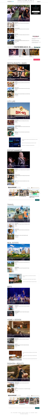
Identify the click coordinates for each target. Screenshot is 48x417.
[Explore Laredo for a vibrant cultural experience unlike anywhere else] (10, 237)
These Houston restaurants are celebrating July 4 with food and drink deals (30, 353)
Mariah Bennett (16, 122)
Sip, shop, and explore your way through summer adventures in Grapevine (29, 276)
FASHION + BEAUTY (15, 363)
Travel (28, 0)
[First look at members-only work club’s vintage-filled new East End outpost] (18, 329)
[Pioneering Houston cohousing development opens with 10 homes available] (10, 42)
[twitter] (38, 1)
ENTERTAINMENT (14, 150)
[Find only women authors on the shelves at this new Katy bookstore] (10, 122)
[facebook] (37, 1)
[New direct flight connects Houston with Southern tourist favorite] (18, 214)
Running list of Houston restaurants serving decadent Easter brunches (30, 358)
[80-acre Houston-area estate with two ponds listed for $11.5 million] (10, 264)
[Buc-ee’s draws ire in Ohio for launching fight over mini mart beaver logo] (18, 110)
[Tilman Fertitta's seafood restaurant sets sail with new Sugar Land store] (10, 90)
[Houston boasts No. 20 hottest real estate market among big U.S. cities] (18, 252)
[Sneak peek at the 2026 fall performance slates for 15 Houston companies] (18, 296)
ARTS (9, 287)
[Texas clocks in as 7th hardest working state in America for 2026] (10, 36)
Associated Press (9, 80)
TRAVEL (10, 205)
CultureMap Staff (16, 128)
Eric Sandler (16, 84)
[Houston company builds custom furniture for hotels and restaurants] (10, 340)
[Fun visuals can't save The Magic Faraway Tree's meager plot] (10, 171)
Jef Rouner (16, 42)
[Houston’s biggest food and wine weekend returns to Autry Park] (10, 182)
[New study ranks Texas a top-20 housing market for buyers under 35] (10, 269)
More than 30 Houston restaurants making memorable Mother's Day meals (30, 356)
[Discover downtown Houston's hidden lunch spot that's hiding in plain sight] (10, 95)
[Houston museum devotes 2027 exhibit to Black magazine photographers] (10, 313)
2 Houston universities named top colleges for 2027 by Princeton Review (36, 42)
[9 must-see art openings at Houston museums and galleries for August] (10, 307)
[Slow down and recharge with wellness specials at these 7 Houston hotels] (10, 384)
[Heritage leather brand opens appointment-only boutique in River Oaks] (18, 373)
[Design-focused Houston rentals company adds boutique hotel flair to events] (10, 346)
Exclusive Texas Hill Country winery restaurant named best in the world (35, 40)
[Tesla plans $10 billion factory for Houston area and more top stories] (10, 128)
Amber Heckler (16, 36)
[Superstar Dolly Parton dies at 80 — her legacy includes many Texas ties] (18, 159)
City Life (23, 0)
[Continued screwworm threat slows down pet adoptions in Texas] (10, 24)
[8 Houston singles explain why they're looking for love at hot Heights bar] (18, 13)
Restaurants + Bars (20, 0)
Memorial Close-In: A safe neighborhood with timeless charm (28, 145)
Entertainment (25, 0)
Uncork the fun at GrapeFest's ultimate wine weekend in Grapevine (30, 281)
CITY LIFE (11, 101)
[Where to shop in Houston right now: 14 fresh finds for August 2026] (10, 390)
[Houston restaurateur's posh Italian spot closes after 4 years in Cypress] (10, 84)
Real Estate (31, 0)
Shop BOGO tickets (36, 59)
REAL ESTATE (13, 243)
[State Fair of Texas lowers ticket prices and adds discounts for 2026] (10, 231)
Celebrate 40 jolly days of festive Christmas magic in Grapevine (29, 279)
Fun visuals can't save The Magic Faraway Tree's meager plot (22, 169)
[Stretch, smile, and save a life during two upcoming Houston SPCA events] (10, 133)
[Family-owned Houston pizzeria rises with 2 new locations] (10, 30)
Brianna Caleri (16, 177)
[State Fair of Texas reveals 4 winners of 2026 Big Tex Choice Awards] (10, 225)
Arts (33, 0)
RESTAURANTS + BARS (17, 63)
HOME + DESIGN (14, 320)
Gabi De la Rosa (16, 390)
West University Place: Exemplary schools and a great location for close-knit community (29, 140)
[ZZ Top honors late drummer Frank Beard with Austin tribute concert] (10, 177)
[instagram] (39, 1)
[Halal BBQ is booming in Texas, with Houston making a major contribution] (18, 72)
